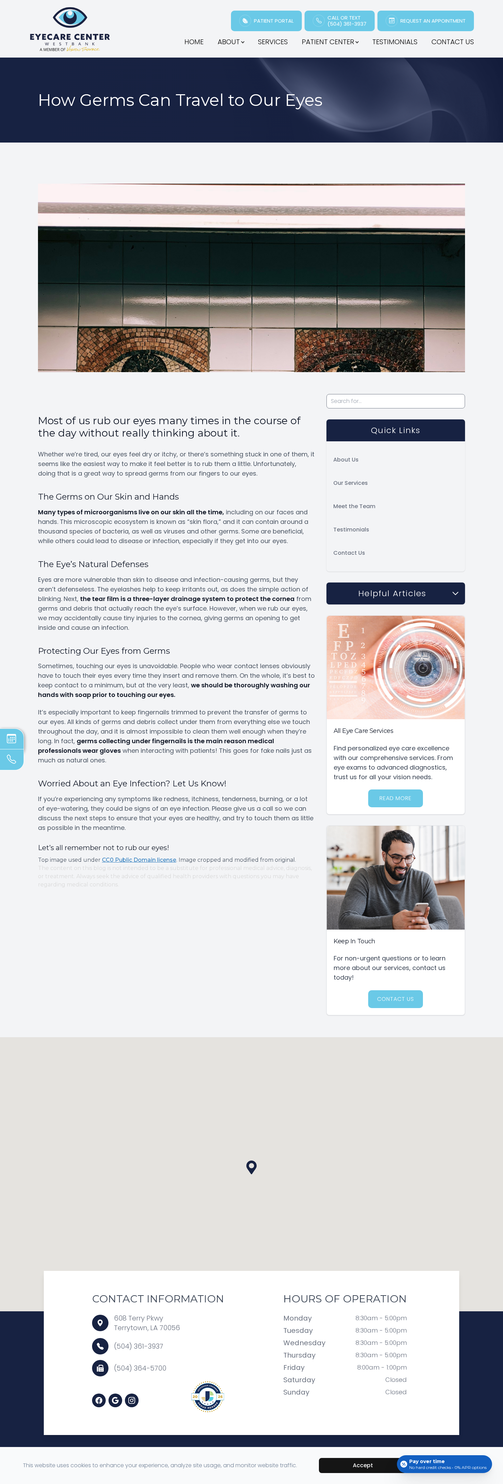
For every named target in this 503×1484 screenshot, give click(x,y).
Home (194, 42)
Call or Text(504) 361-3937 (346, 21)
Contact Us (452, 42)
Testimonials (394, 42)
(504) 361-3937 (138, 1346)
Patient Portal (274, 21)
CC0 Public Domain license (139, 860)
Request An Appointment (433, 21)
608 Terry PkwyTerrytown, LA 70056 (147, 1323)
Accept (363, 1465)
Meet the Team (354, 506)
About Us (346, 460)
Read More (395, 798)
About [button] (229, 42)
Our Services (350, 483)
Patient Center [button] (328, 42)
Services (273, 42)
